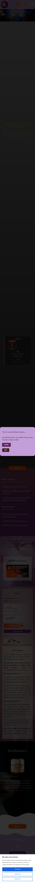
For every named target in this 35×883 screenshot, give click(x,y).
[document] (17, 441)
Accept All (17, 869)
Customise (17, 874)
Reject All (17, 879)
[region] (17, 868)
